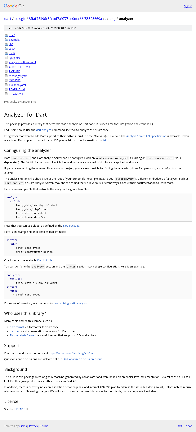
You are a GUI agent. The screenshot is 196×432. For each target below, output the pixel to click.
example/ (14, 39)
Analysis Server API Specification (146, 136)
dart (7, 18)
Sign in (188, 6)
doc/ (12, 35)
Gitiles (23, 426)
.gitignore (14, 57)
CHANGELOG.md (19, 67)
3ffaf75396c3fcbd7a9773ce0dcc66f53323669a (65, 18)
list (104, 140)
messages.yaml (18, 76)
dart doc (15, 331)
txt (180, 426)
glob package (71, 225)
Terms (44, 426)
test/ (12, 48)
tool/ (12, 53)
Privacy (33, 426)
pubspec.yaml (17, 85)
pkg (112, 18)
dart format (17, 327)
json (189, 426)
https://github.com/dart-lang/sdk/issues (73, 353)
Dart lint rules (45, 260)
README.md (17, 89)
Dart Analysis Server (22, 335)
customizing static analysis (70, 303)
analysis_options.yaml (22, 62)
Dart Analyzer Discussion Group (82, 359)
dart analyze (43, 130)
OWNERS (14, 80)
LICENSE (14, 71)
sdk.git (20, 18)
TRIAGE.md (16, 94)
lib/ (11, 44)
